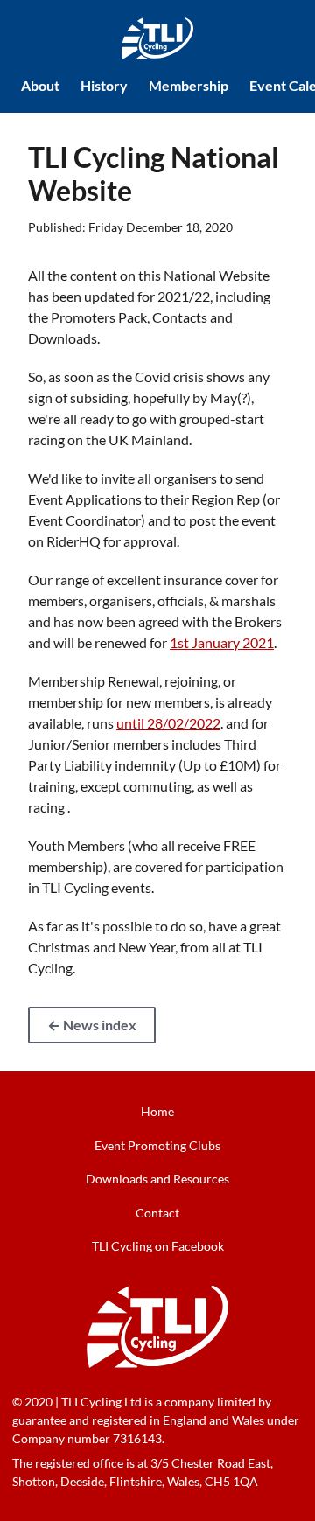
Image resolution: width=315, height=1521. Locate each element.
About (40, 85)
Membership (188, 85)
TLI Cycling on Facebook (158, 1245)
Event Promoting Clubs (157, 1145)
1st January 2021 (222, 642)
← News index (91, 1024)
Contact (157, 1212)
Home (157, 1111)
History (104, 85)
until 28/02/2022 (168, 723)
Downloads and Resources (157, 1178)
